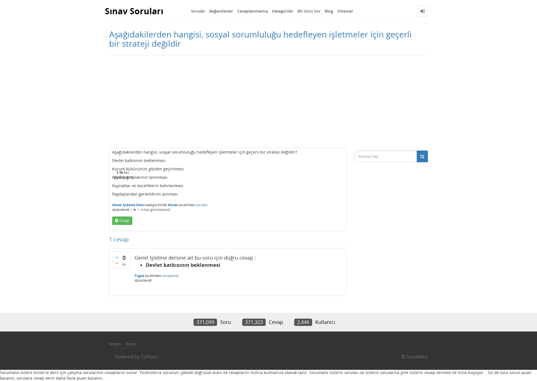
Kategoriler (282, 11)
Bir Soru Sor (309, 11)
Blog (329, 11)
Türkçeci (149, 357)
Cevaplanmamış (252, 11)
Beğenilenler (221, 11)
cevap (124, 220)
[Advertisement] (268, 100)
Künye (130, 343)
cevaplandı (170, 275)
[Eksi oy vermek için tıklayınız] (117, 263)
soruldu (202, 205)
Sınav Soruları (134, 11)
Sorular (198, 11)
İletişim (115, 343)
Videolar (345, 11)
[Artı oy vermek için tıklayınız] (117, 257)
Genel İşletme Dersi (128, 205)
